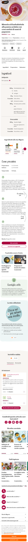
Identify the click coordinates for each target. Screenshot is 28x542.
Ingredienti (5, 67)
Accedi (15, 337)
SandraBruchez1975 (13, 374)
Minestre (12, 43)
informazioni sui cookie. (8, 533)
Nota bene (10, 81)
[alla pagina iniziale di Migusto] (5, 1)
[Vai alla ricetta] (7, 443)
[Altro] (24, 392)
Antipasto (19, 43)
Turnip (9, 397)
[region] (14, 532)
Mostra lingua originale (8, 389)
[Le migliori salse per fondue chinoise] (20, 472)
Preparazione (13, 67)
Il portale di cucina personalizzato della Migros (12, 485)
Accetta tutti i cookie (14, 540)
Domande (18, 363)
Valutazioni (22, 67)
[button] (4, 375)
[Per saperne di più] (7, 268)
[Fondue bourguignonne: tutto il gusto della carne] (7, 472)
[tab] (14, 514)
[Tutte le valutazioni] (5, 34)
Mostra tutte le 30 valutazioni (11, 408)
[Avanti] (25, 149)
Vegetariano (5, 43)
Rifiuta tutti (14, 536)
